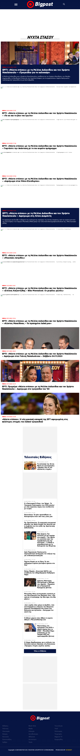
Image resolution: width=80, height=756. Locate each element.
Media (31, 729)
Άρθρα (4, 742)
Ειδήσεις (5, 726)
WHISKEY (69, 750)
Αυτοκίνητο (32, 739)
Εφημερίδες (59, 739)
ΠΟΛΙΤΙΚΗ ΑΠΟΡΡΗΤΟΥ (36, 750)
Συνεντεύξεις (7, 739)
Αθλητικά (32, 737)
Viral (56, 729)
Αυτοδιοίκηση (33, 734)
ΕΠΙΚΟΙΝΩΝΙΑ (49, 750)
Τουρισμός (58, 734)
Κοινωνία (5, 737)
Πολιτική (5, 729)
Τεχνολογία (58, 726)
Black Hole (32, 726)
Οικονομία (5, 731)
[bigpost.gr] (40, 4)
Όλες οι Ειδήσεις (40, 651)
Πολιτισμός (58, 731)
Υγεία (30, 742)
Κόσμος (5, 734)
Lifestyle (31, 731)
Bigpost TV (58, 737)
